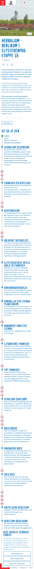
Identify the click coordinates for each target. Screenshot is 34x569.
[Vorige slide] (2, 18)
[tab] (29, 34)
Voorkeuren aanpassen (17, 563)
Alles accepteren (17, 553)
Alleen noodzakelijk (17, 558)
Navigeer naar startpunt (12, 142)
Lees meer (7, 123)
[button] (3, 5)
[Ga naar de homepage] (11, 3)
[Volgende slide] (31, 18)
